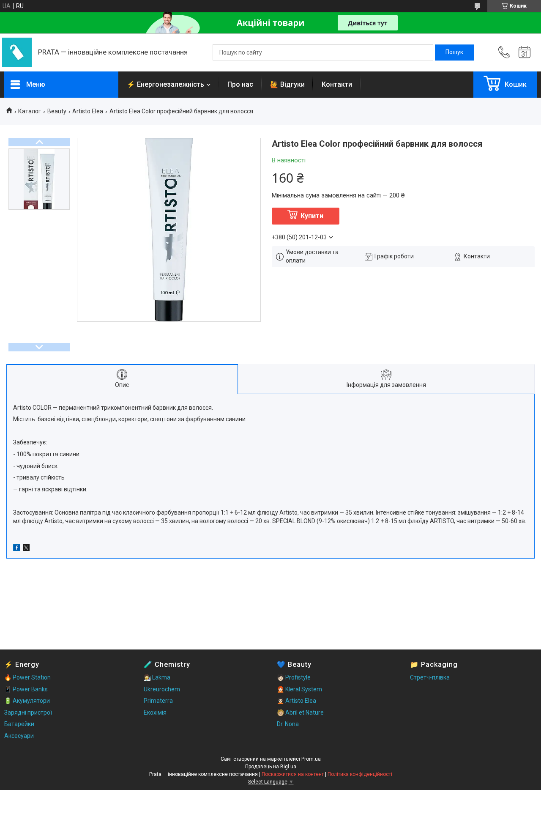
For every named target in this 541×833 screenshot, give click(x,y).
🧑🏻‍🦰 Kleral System (299, 689)
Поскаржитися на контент (293, 774)
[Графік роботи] (524, 52)
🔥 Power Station (27, 677)
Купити (312, 216)
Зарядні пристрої (28, 712)
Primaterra (158, 700)
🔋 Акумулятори (27, 700)
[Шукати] (454, 52)
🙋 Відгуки (287, 84)
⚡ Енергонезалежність (165, 84)
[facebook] (16, 548)
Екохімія (155, 712)
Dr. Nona (288, 724)
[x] (26, 548)
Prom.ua (311, 759)
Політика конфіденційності (360, 774)
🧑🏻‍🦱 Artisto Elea (296, 700)
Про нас (240, 84)
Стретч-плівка (430, 677)
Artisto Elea (87, 111)
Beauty (56, 111)
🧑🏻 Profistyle (294, 677)
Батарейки (19, 724)
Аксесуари (19, 735)
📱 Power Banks (26, 689)
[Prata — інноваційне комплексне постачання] (17, 52)
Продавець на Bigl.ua (270, 767)
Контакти (337, 84)
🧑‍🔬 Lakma (157, 677)
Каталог (29, 111)
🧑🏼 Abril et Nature (300, 712)
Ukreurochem (162, 689)
